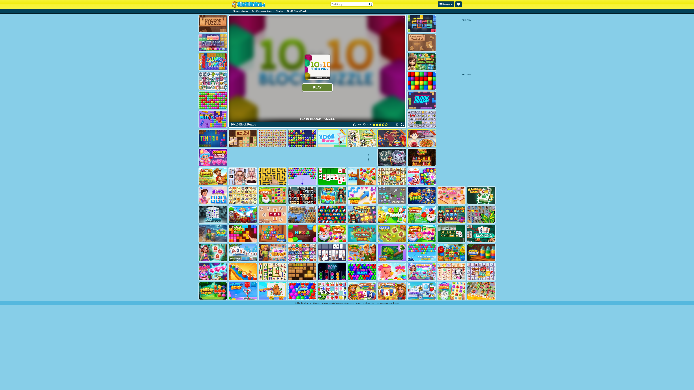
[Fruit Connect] (332, 291)
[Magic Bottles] (481, 253)
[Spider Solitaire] (451, 234)
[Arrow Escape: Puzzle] (272, 176)
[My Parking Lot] (481, 291)
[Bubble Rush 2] (302, 291)
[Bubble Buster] (302, 138)
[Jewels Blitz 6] (332, 195)
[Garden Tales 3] (332, 234)
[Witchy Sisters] (391, 157)
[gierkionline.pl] (248, 4)
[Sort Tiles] (272, 234)
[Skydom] (421, 176)
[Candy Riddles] (391, 214)
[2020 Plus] (421, 24)
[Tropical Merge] (362, 234)
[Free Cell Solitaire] (332, 253)
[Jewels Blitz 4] (451, 214)
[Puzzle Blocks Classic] (242, 234)
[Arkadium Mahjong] (481, 234)
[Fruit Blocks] (272, 138)
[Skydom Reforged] (212, 272)
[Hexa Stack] (302, 234)
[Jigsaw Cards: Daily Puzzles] (391, 253)
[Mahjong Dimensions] (212, 214)
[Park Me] (391, 195)
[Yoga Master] (332, 138)
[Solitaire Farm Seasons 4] (362, 291)
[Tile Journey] (421, 291)
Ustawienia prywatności (387, 303)
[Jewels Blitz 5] (362, 214)
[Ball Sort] (332, 272)
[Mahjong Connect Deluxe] (481, 272)
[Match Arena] (391, 272)
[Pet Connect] (212, 81)
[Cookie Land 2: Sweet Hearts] (212, 157)
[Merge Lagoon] (212, 234)
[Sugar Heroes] (451, 291)
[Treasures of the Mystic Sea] (302, 214)
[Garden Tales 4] (421, 234)
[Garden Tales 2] (421, 214)
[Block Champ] (421, 100)
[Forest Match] (212, 291)
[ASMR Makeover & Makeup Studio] (242, 176)
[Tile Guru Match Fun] (212, 253)
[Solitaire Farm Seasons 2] (391, 291)
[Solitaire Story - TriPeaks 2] (242, 253)
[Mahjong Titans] (272, 272)
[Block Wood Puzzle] (212, 24)
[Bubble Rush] (362, 272)
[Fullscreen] (402, 124)
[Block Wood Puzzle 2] (421, 43)
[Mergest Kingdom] (242, 214)
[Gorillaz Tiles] (302, 195)
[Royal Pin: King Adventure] (391, 138)
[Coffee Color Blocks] (242, 272)
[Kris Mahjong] (242, 195)
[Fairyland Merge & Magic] (421, 272)
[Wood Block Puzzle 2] (242, 138)
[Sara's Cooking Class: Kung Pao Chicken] (421, 138)
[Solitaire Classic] (332, 176)
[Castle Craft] (391, 234)
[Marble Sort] (242, 291)
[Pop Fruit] (421, 195)
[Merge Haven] (272, 253)
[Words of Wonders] (272, 214)
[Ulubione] (458, 4)
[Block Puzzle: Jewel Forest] (421, 62)
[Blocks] (421, 81)
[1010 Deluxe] (212, 43)
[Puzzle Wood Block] (302, 272)
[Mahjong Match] (481, 195)
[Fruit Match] (362, 176)
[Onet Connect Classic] (302, 253)
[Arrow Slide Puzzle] (362, 195)
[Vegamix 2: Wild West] (362, 253)
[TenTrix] (212, 138)
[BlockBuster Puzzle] (212, 119)
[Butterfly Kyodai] (481, 214)
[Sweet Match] (451, 195)
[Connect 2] (421, 119)
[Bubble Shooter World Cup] (332, 214)
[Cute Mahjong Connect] (362, 138)
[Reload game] (397, 124)
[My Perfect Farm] (212, 176)
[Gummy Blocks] (212, 62)
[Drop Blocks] (212, 100)
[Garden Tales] (272, 195)
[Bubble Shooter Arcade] (421, 253)
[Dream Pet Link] (451, 272)
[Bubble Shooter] (302, 176)
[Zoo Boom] (451, 253)
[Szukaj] (371, 4)
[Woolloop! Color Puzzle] (272, 291)
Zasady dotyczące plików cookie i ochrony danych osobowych (343, 303)
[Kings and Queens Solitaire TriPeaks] (212, 195)
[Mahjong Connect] (391, 176)
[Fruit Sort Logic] (421, 157)
